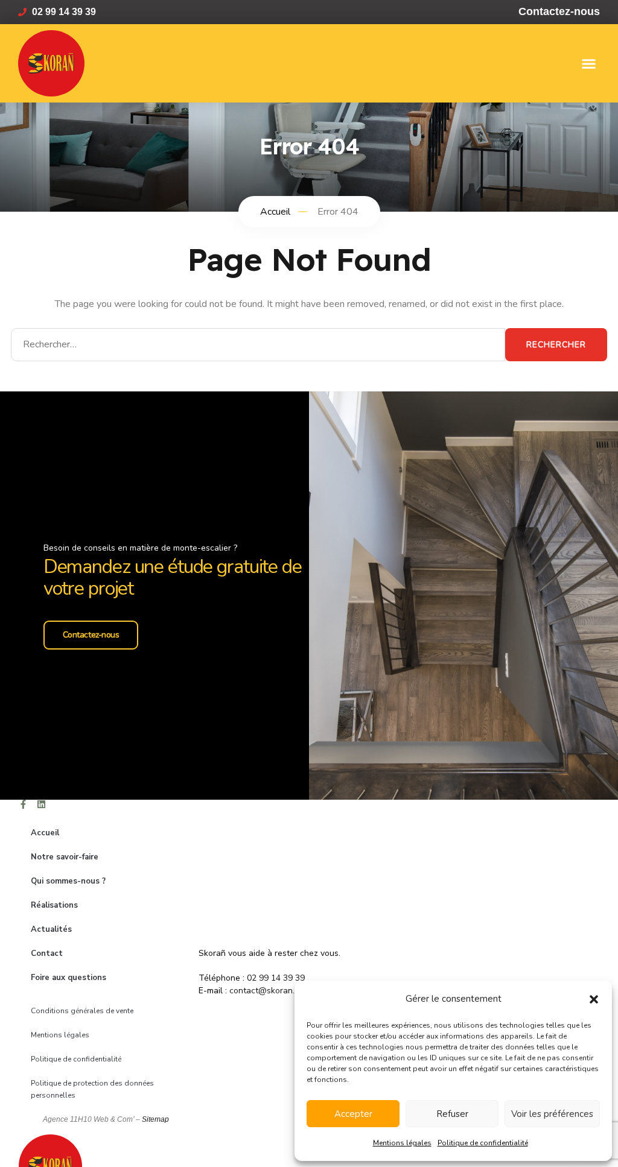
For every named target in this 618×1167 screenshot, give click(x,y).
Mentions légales (402, 1143)
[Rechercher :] (258, 344)
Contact (47, 953)
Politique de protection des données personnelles (92, 1089)
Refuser (452, 1114)
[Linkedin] (41, 804)
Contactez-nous (91, 634)
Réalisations (54, 905)
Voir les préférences (552, 1114)
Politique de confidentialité (483, 1143)
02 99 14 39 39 (276, 978)
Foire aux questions (68, 977)
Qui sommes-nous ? (68, 881)
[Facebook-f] (23, 804)
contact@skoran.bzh (268, 990)
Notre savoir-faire (64, 857)
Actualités (51, 929)
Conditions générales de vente (82, 1011)
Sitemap (155, 1119)
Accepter (353, 1114)
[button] (594, 999)
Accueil (45, 832)
